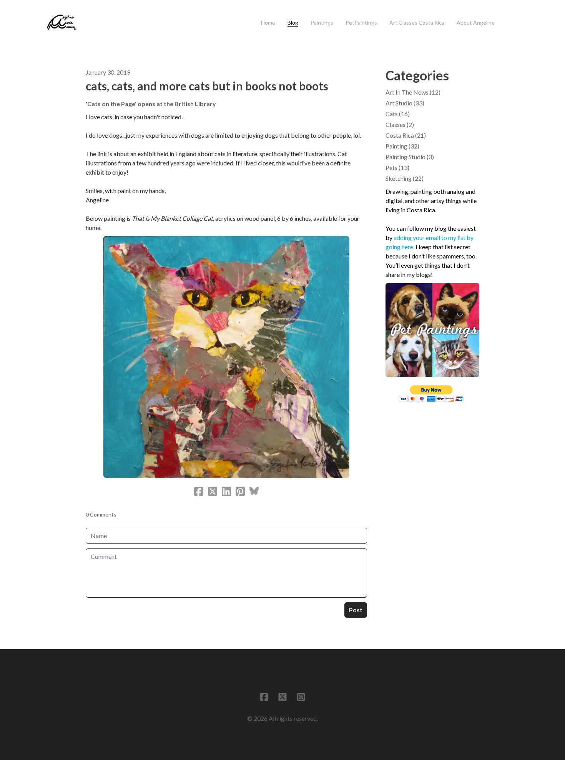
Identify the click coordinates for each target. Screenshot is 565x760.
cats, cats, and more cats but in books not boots (207, 86)
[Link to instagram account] (301, 697)
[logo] (62, 22)
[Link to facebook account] (264, 697)
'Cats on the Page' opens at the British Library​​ (151, 103)
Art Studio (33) (405, 103)
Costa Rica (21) (406, 135)
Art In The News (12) (413, 92)
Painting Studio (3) (410, 156)
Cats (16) (398, 113)
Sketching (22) (405, 178)
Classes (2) (400, 124)
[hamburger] (87, 18)
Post (355, 609)
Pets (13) (397, 167)
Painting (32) (402, 146)
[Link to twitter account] (282, 697)
